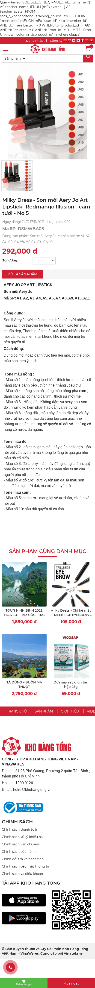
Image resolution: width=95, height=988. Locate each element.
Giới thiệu (70, 711)
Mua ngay (71, 983)
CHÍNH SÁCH (17, 821)
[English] (69, 41)
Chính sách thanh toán (20, 829)
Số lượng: (10, 260)
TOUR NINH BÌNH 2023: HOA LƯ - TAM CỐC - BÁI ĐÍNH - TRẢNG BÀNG (24, 615)
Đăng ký (56, 40)
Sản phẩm (44, 711)
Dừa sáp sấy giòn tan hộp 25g (70, 684)
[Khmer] (91, 41)
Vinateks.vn (73, 953)
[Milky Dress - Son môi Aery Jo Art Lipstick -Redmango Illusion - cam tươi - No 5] (47, 49)
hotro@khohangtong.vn (32, 790)
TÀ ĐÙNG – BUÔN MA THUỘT (24, 684)
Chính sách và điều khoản (22, 874)
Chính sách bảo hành (19, 852)
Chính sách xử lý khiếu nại (23, 837)
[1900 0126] (10, 967)
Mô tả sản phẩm (22, 274)
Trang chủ (17, 711)
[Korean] (78, 41)
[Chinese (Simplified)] (87, 41)
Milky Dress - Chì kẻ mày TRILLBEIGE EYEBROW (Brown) (70, 615)
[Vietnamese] (65, 41)
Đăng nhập (34, 40)
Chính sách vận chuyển (20, 844)
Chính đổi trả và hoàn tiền (23, 859)
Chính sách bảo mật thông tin (26, 866)
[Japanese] (74, 41)
